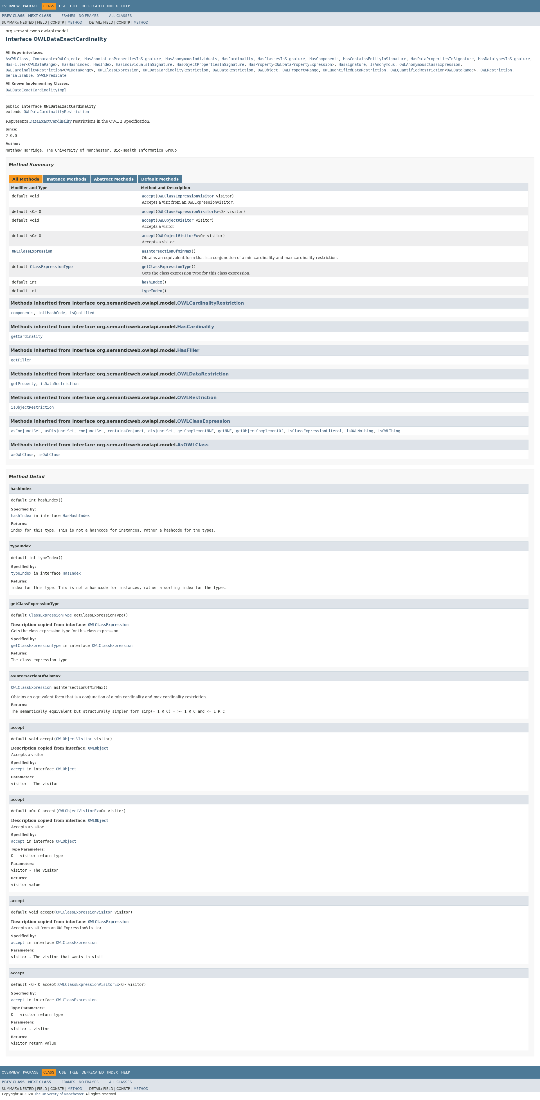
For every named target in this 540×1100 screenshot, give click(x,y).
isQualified (81, 313)
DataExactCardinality (50, 121)
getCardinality (26, 336)
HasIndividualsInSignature (144, 64)
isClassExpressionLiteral (315, 431)
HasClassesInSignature (281, 59)
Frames (68, 16)
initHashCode (51, 313)
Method (75, 22)
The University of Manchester (58, 1094)
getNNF (224, 431)
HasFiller (16, 64)
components (22, 313)
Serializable (19, 75)
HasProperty (261, 64)
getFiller (21, 360)
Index (112, 6)
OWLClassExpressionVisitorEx (188, 211)
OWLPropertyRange (300, 70)
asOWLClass (22, 454)
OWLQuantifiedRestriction (417, 70)
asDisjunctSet (59, 431)
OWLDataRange (41, 64)
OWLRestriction (496, 70)
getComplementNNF (195, 431)
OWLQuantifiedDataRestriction (354, 70)
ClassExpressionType (51, 266)
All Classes (120, 16)
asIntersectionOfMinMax (166, 251)
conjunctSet (90, 431)
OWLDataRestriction (233, 70)
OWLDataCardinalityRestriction (175, 70)
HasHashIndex (75, 64)
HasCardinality (237, 59)
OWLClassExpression (118, 70)
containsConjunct (126, 431)
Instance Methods (66, 179)
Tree (73, 6)
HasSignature (352, 64)
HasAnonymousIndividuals (191, 59)
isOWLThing (389, 431)
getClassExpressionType (166, 266)
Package (31, 6)
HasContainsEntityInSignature (374, 59)
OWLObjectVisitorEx (178, 235)
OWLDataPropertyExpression (304, 64)
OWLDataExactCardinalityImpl (36, 90)
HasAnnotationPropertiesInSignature (122, 59)
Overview (11, 6)
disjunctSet (160, 431)
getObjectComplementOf (259, 431)
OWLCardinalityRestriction (34, 70)
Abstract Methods (114, 179)
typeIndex (152, 291)
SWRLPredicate (51, 75)
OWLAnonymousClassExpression (429, 64)
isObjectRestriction (32, 407)
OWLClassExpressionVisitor (186, 196)
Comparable (44, 59)
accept (148, 196)
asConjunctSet (25, 431)
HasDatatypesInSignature (504, 59)
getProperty (23, 383)
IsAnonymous (382, 64)
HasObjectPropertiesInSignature (210, 64)
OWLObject (67, 59)
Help (125, 6)
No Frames (89, 16)
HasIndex (102, 64)
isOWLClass (49, 454)
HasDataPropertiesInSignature (442, 59)
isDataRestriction (59, 383)
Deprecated (93, 6)
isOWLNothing (359, 431)
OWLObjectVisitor (176, 220)
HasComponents (324, 59)
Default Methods (160, 179)
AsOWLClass (17, 59)
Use (62, 6)
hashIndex (152, 282)
